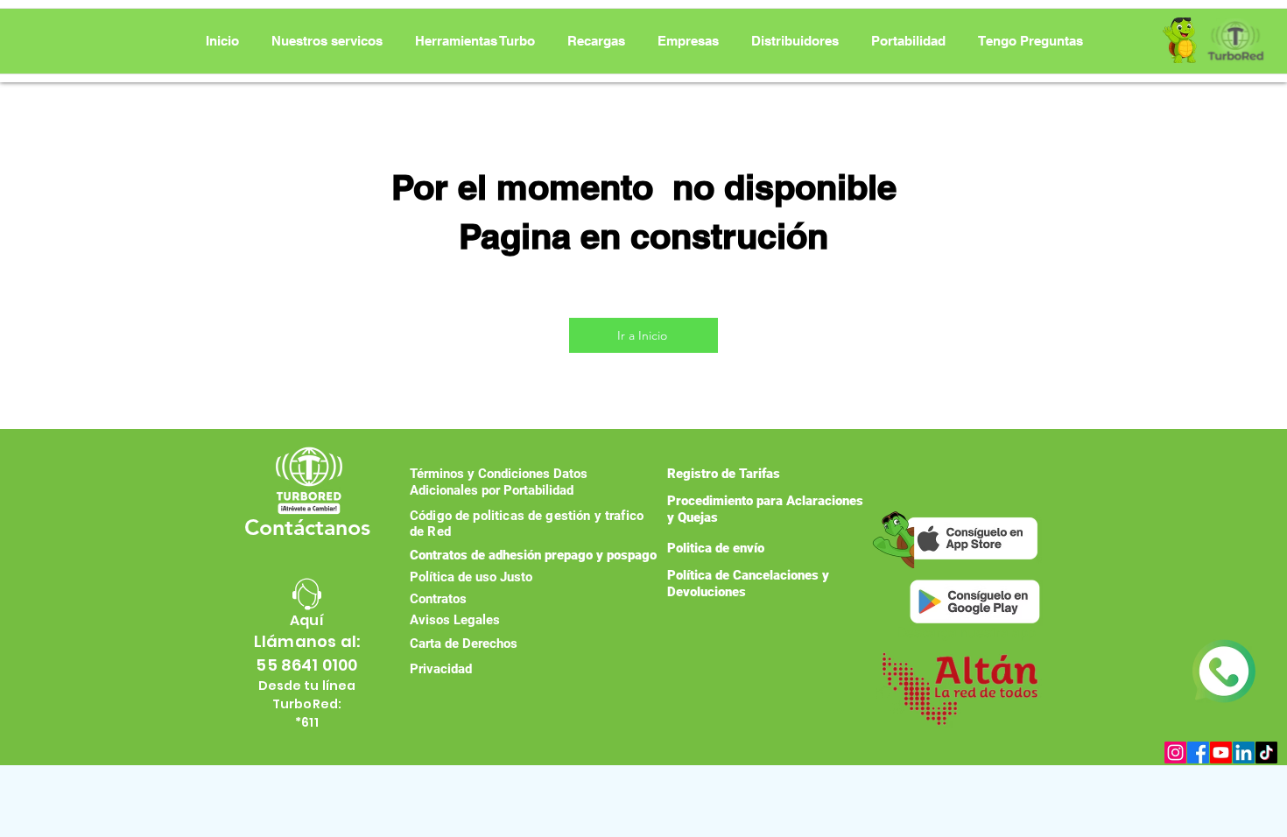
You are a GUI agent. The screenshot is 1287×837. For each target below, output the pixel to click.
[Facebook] (1198, 752)
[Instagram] (1175, 752)
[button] (475, 41)
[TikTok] (1266, 752)
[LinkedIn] (1244, 752)
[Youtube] (1221, 752)
